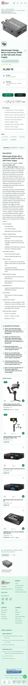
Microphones (18, 587)
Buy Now (20, 95)
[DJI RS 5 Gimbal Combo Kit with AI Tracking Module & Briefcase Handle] (14, 391)
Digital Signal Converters (6, 11)
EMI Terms (18, 619)
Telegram (23, 137)
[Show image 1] (4, 44)
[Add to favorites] (25, 50)
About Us (17, 612)
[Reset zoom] (14, 672)
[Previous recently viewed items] (3, 566)
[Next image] (24, 27)
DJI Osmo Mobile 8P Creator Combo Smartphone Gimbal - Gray (12, 437)
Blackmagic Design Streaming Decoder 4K (13, 500)
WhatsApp (14, 137)
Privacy (11, 678)
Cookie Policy (18, 623)
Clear (14, 555)
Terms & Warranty (20, 616)
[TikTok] (10, 599)
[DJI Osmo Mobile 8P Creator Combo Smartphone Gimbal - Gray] (14, 424)
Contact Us (4, 616)
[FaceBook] (2, 599)
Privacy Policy (18, 621)
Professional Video (10, 9)
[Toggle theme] (21, 3)
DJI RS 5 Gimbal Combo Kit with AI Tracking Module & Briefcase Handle (12, 405)
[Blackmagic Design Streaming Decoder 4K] (14, 487)
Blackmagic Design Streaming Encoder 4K (13, 469)
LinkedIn (5, 139)
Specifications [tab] (14, 147)
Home (2, 9)
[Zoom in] (17, 672)
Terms (7, 678)
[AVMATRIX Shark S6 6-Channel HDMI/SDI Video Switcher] (14, 519)
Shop (16, 583)
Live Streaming (19, 590)
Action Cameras (19, 585)
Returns (3, 614)
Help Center (4, 610)
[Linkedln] (2, 602)
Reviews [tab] (21, 147)
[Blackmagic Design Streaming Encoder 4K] (14, 456)
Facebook (6, 137)
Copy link (14, 139)
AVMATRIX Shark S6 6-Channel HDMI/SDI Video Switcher (13, 532)
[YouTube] (6, 599)
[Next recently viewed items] (24, 566)
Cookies (16, 678)
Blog (16, 610)
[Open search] (17, 3)
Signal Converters (20, 10)
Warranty (3, 612)
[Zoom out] (11, 672)
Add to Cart (8, 95)
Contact (17, 614)
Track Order (4, 619)
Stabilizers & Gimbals (20, 592)
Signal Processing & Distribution (8, 10)
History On (6, 555)
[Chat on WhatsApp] (25, 676)
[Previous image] (3, 27)
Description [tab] (6, 147)
